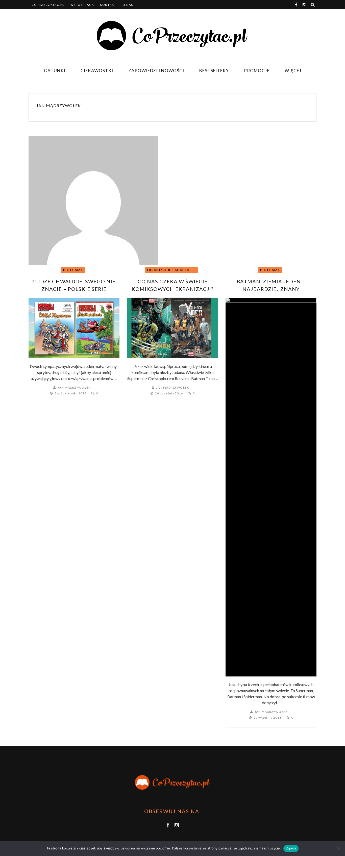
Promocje (256, 70)
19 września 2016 (268, 717)
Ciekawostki (97, 70)
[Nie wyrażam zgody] (338, 848)
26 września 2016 (169, 393)
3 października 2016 (71, 393)
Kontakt (108, 4)
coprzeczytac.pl (48, 4)
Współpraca (82, 4)
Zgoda (291, 848)
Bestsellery (214, 70)
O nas (127, 4)
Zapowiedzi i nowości (156, 70)
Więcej (293, 70)
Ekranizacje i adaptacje (171, 270)
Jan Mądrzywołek (58, 105)
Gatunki (54, 70)
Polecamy (73, 270)
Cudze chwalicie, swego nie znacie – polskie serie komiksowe (74, 288)
